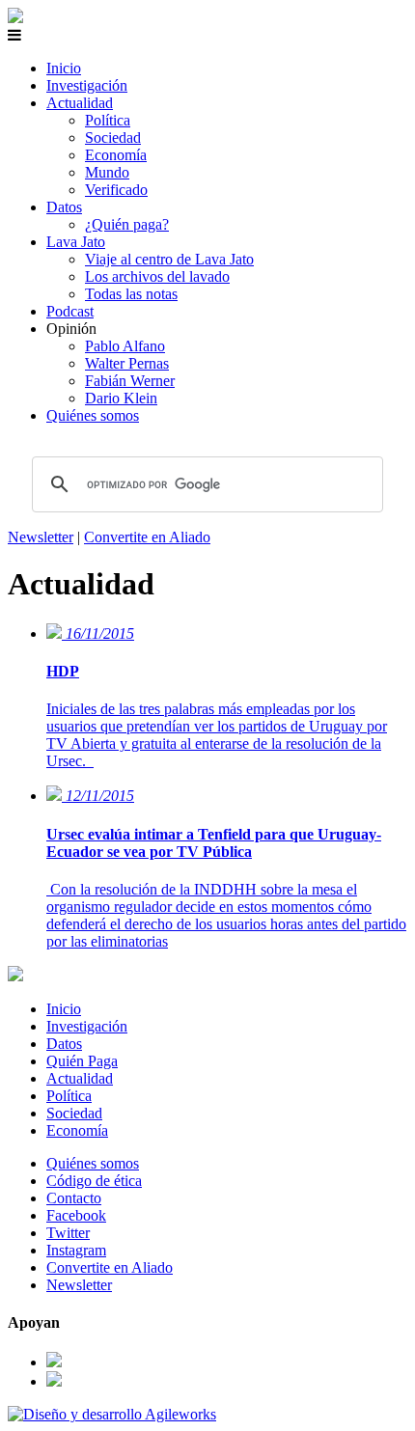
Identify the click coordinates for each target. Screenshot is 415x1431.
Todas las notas (131, 294)
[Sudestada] (15, 18)
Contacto (73, 1198)
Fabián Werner (130, 380)
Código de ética (94, 1180)
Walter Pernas (127, 363)
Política (107, 120)
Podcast (70, 311)
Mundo (107, 172)
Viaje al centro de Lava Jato (169, 259)
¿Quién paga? (127, 224)
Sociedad (113, 137)
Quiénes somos (92, 415)
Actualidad (79, 103)
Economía (116, 155)
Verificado (116, 189)
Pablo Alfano (125, 346)
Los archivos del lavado (157, 276)
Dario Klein (121, 398)
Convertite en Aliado (147, 537)
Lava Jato (75, 242)
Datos (64, 207)
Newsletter (40, 537)
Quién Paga (82, 1061)
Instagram (76, 1250)
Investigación (86, 85)
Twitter (68, 1233)
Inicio (63, 68)
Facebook (76, 1215)
